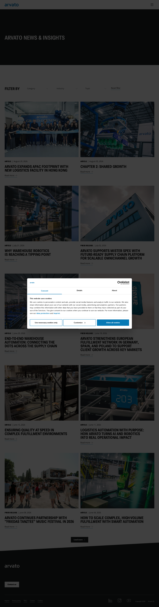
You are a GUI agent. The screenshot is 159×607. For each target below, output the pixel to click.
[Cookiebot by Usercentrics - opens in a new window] (119, 282)
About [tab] (114, 290)
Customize (78, 322)
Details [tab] (79, 290)
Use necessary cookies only (46, 322)
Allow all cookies (113, 322)
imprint (57, 313)
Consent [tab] (44, 291)
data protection (43, 313)
